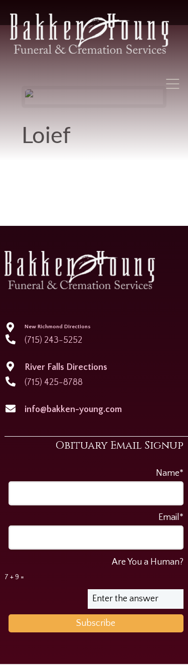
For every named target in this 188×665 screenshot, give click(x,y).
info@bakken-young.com (73, 410)
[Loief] (94, 97)
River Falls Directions (66, 367)
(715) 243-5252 (53, 340)
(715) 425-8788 (54, 382)
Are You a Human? (94, 569)
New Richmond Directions (58, 327)
